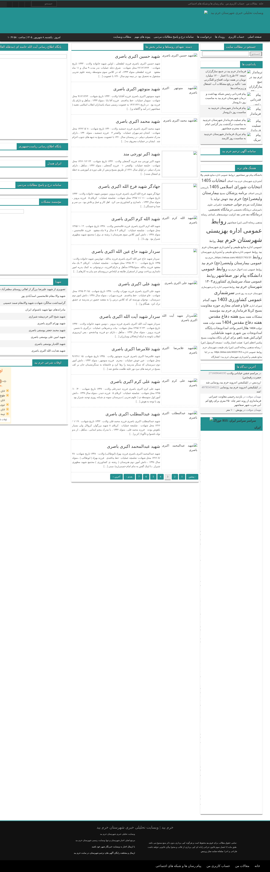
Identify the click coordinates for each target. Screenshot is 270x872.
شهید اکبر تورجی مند (141, 154)
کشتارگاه (215, 357)
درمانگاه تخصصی (242, 209)
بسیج (222, 193)
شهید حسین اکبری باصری (137, 56)
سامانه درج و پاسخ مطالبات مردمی (174, 36)
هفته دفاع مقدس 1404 (242, 322)
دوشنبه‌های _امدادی (218, 214)
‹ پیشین (192, 476)
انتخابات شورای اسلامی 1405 (235, 186)
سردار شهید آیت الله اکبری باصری (129, 316)
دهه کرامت (234, 214)
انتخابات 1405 (213, 180)
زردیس (256, 382)
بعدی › (129, 476)
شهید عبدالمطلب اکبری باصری (132, 414)
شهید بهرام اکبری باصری (51, 323)
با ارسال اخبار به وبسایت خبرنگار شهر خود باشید (113, 846)
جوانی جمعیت (232, 204)
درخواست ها (204, 36)
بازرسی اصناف (255, 193)
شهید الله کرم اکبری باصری (135, 218)
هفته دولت (215, 322)
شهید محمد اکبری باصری (138, 121)
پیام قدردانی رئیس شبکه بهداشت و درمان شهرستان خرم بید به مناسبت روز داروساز (225, 98)
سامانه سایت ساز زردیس (212, 851)
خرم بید (210, 843)
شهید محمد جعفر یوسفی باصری (47, 330)
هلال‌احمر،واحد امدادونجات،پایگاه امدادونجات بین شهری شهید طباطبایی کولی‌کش (233, 332)
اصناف (230, 181)
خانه (261, 3)
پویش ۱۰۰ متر (234, 409)
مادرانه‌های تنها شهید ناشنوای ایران (45, 309)
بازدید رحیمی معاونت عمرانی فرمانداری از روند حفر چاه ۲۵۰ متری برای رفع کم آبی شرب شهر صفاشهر (233, 401)
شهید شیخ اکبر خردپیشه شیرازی (47, 316)
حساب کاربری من (234, 3)
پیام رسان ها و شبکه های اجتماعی (206, 3)
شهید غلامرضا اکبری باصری (136, 349)
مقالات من (251, 3)
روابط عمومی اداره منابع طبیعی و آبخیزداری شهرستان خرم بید (232, 246)
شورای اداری (255, 305)
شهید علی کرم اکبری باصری (135, 381)
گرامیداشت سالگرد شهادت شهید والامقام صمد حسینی (34, 302)
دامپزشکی (257, 209)
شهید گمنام (209, 300)
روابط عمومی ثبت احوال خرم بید (245, 269)
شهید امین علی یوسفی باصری (48, 337)
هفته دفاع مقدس (223, 316)
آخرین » (116, 476)
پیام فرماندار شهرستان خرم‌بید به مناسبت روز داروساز (227, 110)
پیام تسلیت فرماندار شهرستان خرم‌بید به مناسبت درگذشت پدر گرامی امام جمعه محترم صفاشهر (224, 124)
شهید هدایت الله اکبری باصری (48, 350)
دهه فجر (245, 214)
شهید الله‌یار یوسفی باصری (50, 343)
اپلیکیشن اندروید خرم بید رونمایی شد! (233, 382)
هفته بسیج (245, 316)
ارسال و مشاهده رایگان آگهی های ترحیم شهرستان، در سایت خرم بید (104, 853)
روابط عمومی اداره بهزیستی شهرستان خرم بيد (234, 230)
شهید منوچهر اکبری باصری (136, 89)
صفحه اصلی (255, 36)
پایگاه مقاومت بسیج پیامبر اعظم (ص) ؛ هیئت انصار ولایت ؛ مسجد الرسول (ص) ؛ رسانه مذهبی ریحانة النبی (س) (231, 342)
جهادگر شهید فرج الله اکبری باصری (129, 186)
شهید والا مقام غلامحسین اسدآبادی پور (43, 295)
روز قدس (239, 293)
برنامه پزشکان (236, 193)
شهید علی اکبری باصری (139, 283)
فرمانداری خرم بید (234, 310)
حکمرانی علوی (214, 204)
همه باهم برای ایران (236, 337)
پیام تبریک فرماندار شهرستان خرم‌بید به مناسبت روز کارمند (225, 136)
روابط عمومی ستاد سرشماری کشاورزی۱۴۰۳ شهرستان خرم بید (233, 281)
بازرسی (204, 187)
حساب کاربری (236, 36)
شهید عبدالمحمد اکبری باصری (133, 446)
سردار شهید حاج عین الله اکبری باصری (126, 251)
